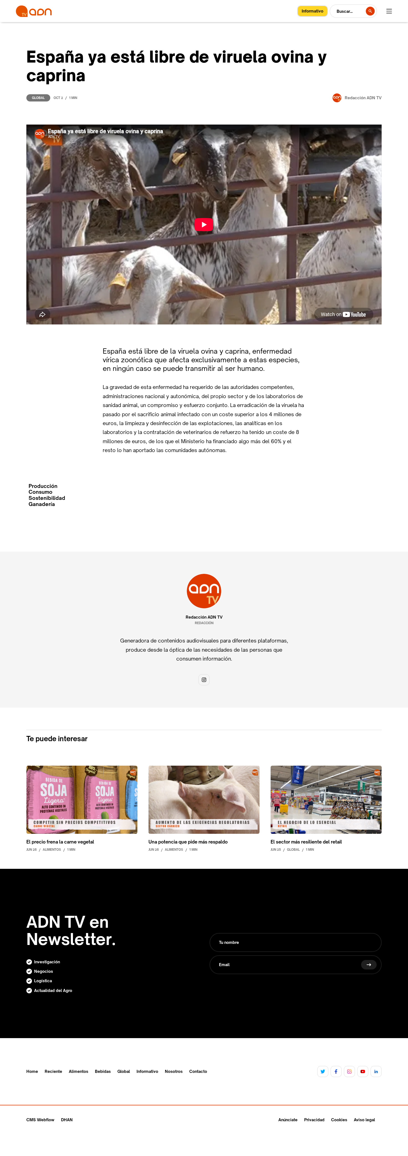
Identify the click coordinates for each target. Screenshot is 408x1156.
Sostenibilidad (47, 498)
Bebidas (103, 1071)
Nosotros (174, 1071)
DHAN (67, 1119)
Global (38, 98)
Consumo (40, 492)
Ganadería (42, 504)
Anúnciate (288, 1119)
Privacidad (314, 1119)
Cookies (339, 1119)
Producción (43, 486)
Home (32, 1071)
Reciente (53, 1071)
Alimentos (78, 1071)
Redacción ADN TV (204, 617)
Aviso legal (364, 1119)
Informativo (147, 1071)
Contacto (198, 1071)
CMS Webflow (40, 1119)
